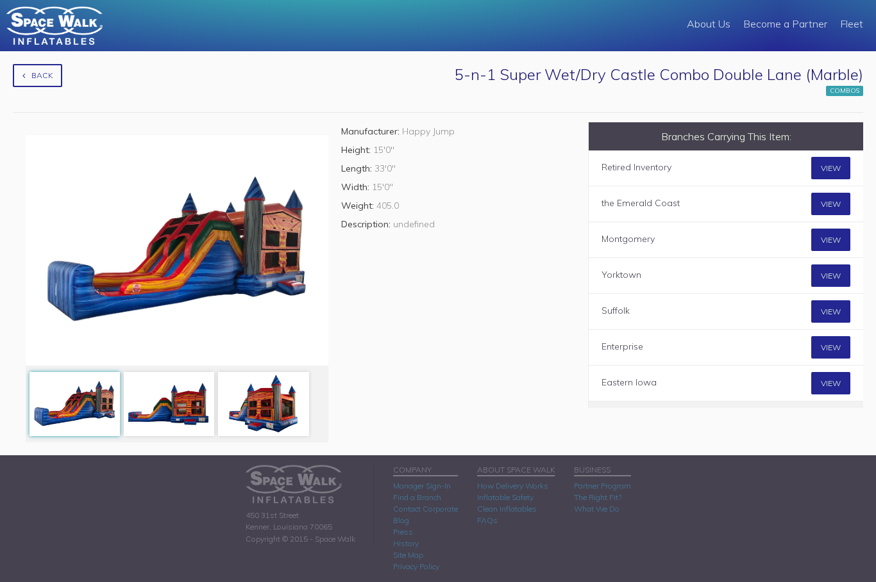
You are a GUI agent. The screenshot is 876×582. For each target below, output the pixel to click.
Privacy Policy (416, 566)
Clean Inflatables (507, 508)
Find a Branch (417, 497)
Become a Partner (785, 23)
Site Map (408, 555)
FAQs (487, 520)
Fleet (851, 23)
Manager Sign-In (422, 485)
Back (42, 75)
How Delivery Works (512, 485)
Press (403, 532)
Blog (401, 520)
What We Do (596, 508)
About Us (708, 23)
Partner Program (602, 485)
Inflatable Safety (505, 497)
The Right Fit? (597, 497)
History (406, 543)
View (831, 168)
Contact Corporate (425, 508)
